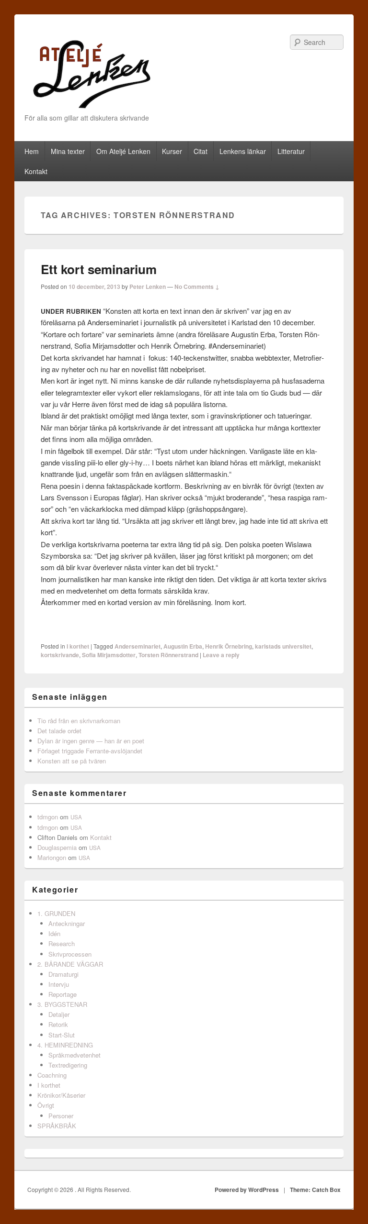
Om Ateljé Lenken (123, 151)
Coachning (52, 1075)
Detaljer (58, 1014)
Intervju (58, 984)
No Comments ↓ (196, 286)
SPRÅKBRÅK (56, 1125)
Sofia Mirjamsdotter (109, 655)
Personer (60, 1115)
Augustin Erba (182, 646)
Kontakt (35, 171)
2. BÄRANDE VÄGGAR (70, 964)
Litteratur (291, 151)
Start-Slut (61, 1034)
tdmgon (47, 816)
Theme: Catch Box (315, 1189)
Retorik (58, 1024)
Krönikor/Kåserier (61, 1095)
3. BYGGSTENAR (62, 1004)
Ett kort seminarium (99, 269)
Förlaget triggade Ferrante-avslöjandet (89, 750)
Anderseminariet (138, 646)
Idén (54, 933)
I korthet (78, 646)
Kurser (172, 151)
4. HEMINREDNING (65, 1044)
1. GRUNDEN (56, 913)
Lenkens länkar (242, 151)
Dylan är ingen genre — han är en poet (90, 740)
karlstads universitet (283, 646)
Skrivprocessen (70, 954)
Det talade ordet (59, 730)
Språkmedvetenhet (74, 1054)
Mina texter (68, 151)
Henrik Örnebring (228, 646)
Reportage (62, 994)
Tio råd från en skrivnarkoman (78, 720)
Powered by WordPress (247, 1189)
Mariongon (51, 857)
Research (61, 943)
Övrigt (45, 1105)
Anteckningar (66, 923)
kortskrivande (60, 655)
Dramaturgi (63, 974)
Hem (31, 151)
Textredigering (67, 1065)
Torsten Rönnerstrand (168, 655)
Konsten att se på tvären (71, 760)
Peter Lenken (147, 286)
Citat (200, 151)
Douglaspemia (57, 847)
